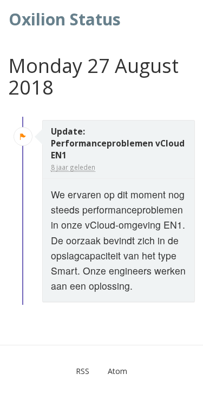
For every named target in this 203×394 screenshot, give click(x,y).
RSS (82, 371)
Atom (117, 371)
